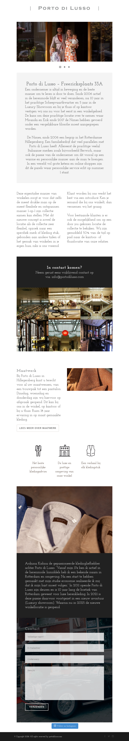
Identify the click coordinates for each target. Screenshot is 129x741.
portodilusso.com (55, 737)
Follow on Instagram (66, 726)
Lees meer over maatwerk (37, 428)
